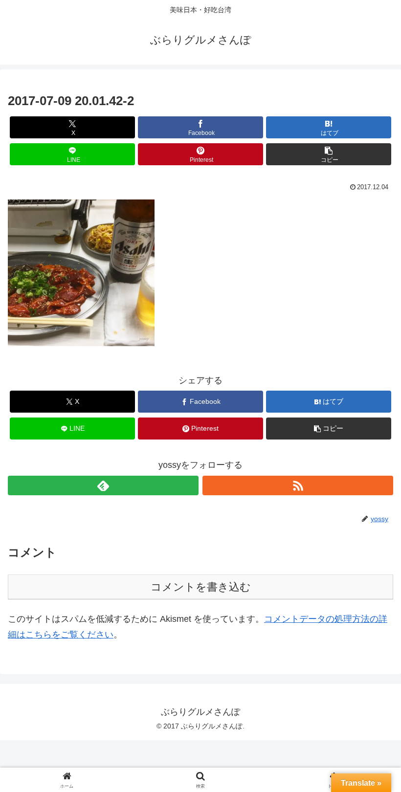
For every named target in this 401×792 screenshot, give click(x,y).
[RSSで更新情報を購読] (297, 485)
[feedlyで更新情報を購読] (103, 485)
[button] (328, 154)
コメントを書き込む (201, 587)
